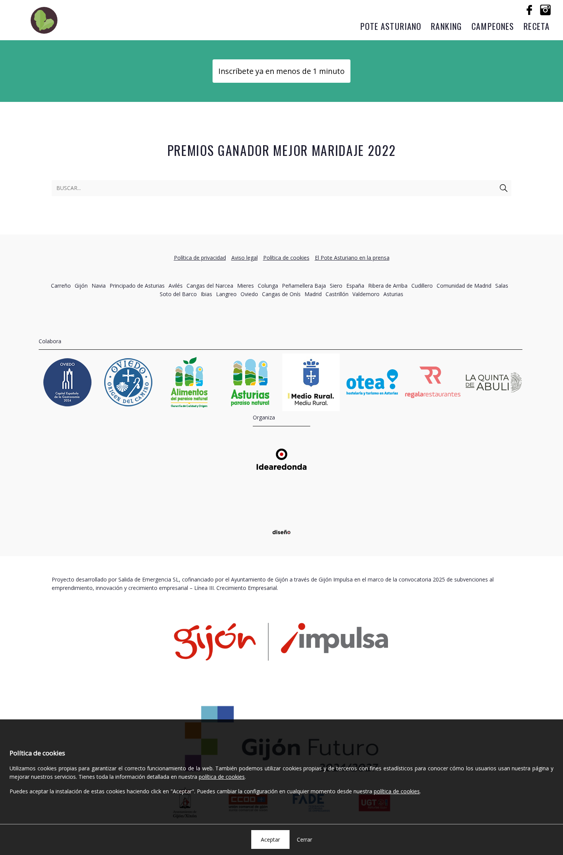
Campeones (492, 26)
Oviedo (249, 294)
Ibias (206, 294)
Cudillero (422, 285)
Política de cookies (286, 257)
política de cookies (222, 776)
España (355, 285)
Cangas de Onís (281, 294)
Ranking (446, 26)
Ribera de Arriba (388, 285)
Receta (537, 26)
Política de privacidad (200, 257)
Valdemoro (366, 294)
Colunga (268, 285)
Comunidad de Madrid (464, 285)
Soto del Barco (178, 294)
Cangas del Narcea (210, 285)
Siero (336, 285)
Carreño (61, 285)
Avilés (176, 285)
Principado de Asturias (137, 285)
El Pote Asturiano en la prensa (352, 257)
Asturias (393, 294)
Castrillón (337, 294)
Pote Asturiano (391, 26)
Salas (501, 285)
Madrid (313, 294)
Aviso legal (244, 257)
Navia (99, 285)
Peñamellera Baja (304, 285)
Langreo (226, 294)
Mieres (245, 285)
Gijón (81, 285)
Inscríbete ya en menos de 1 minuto (281, 71)
